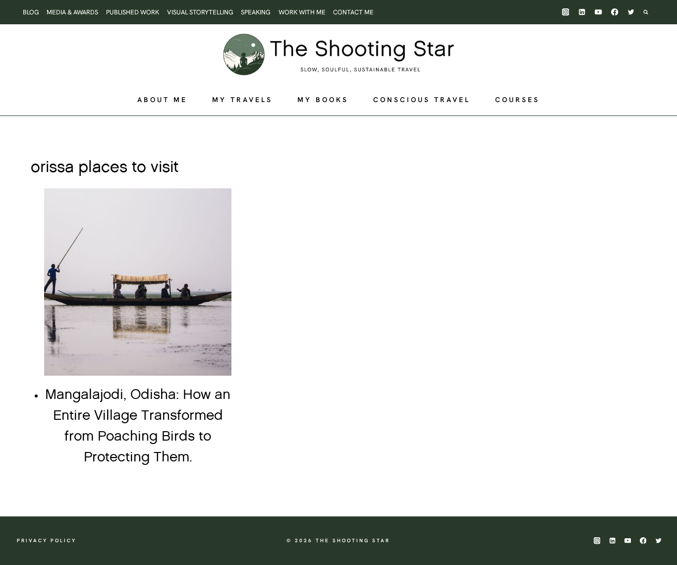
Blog (31, 12)
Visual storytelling (200, 12)
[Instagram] (566, 12)
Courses (517, 99)
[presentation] (137, 282)
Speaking (256, 12)
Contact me (353, 12)
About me (162, 99)
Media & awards (72, 12)
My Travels (242, 99)
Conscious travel (421, 99)
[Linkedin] (582, 12)
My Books (322, 99)
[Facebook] (615, 12)
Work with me (302, 12)
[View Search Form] (650, 11)
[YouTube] (598, 12)
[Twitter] (631, 12)
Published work (132, 12)
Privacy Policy (46, 540)
